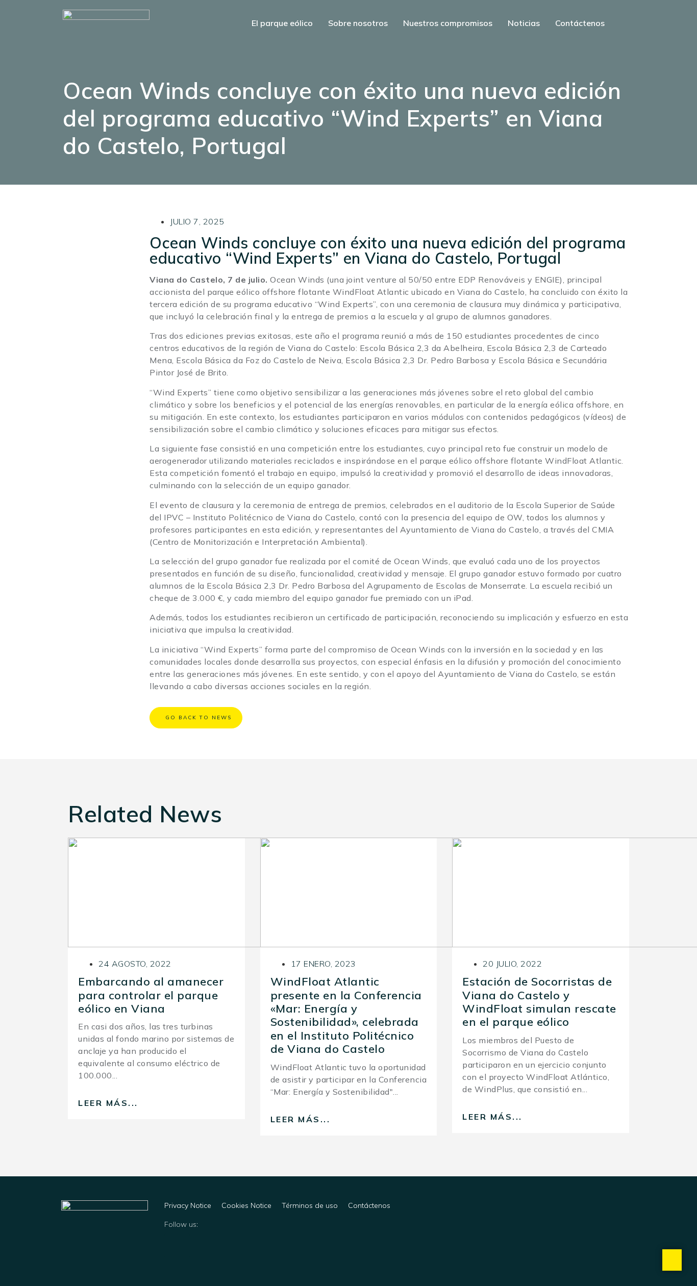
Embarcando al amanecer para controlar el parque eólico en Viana (150, 995)
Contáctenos (580, 23)
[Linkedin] (177, 1245)
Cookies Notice (246, 1205)
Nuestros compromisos (447, 23)
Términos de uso (310, 1205)
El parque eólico (282, 23)
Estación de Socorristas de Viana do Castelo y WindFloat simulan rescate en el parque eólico (539, 1001)
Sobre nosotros (358, 23)
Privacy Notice (187, 1205)
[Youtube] (302, 1245)
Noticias (524, 23)
